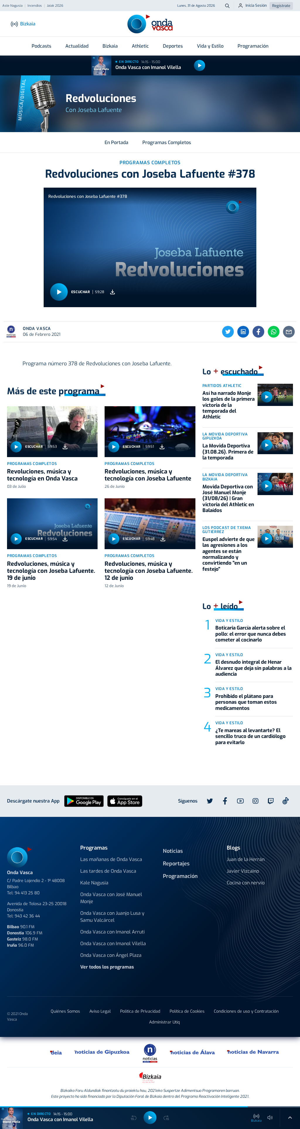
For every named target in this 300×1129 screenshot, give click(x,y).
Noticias (173, 851)
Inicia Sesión (256, 5)
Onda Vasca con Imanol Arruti (112, 932)
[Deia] (56, 1052)
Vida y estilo (229, 620)
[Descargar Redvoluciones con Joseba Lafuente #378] (112, 292)
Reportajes (176, 863)
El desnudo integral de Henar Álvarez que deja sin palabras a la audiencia (253, 668)
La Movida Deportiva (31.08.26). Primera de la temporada (227, 451)
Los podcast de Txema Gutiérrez (226, 530)
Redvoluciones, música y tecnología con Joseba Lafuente (148, 475)
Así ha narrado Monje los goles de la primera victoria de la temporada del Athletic (228, 405)
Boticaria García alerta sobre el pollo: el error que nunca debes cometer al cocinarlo (250, 634)
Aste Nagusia (12, 6)
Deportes (173, 46)
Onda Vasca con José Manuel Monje (111, 898)
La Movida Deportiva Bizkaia (225, 477)
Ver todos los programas (107, 967)
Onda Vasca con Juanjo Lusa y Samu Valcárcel (112, 916)
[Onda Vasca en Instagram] (255, 801)
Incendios (35, 6)
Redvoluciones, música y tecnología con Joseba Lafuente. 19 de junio (51, 571)
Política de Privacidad (140, 1011)
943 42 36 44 (27, 916)
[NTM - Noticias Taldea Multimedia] (150, 1053)
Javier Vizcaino (243, 871)
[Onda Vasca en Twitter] (209, 801)
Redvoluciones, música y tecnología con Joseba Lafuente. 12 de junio (149, 571)
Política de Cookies (187, 1011)
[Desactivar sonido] (270, 1118)
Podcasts (41, 46)
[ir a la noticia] (52, 431)
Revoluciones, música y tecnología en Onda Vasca (42, 475)
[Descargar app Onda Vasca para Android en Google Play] (84, 801)
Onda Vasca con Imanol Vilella (148, 67)
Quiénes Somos (65, 1011)
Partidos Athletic (222, 385)
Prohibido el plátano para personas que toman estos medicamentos (246, 702)
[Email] (289, 332)
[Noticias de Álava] (193, 1052)
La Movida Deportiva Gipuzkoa (225, 436)
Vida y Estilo (210, 46)
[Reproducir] (199, 65)
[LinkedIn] (243, 332)
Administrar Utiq (164, 1022)
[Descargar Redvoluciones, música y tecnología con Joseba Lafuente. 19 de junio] (65, 539)
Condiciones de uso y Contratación (246, 1011)
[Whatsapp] (273, 332)
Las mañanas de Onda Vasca (111, 859)
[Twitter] (228, 332)
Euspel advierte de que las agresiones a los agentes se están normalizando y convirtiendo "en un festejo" (228, 554)
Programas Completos (166, 142)
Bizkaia (110, 46)
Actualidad (76, 46)
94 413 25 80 (27, 893)
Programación (253, 46)
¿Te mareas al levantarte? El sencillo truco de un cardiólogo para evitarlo (250, 736)
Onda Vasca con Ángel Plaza (111, 955)
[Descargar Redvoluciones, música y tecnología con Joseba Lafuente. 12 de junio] (162, 539)
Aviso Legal (100, 1011)
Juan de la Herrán (246, 859)
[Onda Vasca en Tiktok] (285, 801)
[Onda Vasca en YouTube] (240, 801)
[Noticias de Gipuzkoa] (102, 1052)
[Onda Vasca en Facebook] (225, 801)
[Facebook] (258, 332)
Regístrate (281, 5)
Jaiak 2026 (55, 6)
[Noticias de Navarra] (253, 1052)
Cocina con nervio (246, 883)
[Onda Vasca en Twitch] (270, 801)
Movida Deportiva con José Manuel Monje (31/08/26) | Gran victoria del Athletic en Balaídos (228, 498)
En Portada (116, 142)
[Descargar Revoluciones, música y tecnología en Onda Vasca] (65, 446)
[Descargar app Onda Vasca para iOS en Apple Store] (124, 801)
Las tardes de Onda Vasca (108, 871)
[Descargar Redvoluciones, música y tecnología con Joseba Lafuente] (162, 446)
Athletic (140, 46)
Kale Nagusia (94, 883)
